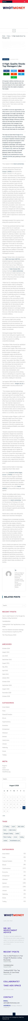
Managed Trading (8, 833)
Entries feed (5, 770)
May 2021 (5, 667)
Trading (4, 755)
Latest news (5, 740)
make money (12, 830)
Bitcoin (4, 718)
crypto (13, 826)
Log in (4, 768)
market (17, 833)
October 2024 (6, 648)
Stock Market (5, 707)
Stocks (4, 751)
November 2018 (6, 692)
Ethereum (5, 733)
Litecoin (4, 744)
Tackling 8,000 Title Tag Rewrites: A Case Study (12, 971)
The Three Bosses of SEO (9, 635)
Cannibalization (6, 621)
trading (22, 837)
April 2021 (5, 670)
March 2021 (5, 674)
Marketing (5, 747)
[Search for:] (7, 2)
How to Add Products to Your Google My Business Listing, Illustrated (13, 958)
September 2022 (7, 659)
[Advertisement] (14, 20)
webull (5, 840)
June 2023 (5, 656)
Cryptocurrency (6, 722)
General (4, 736)
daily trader (21, 826)
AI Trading (6, 826)
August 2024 (5, 652)
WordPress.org (6, 772)
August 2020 (5, 689)
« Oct (3, 815)
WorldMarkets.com (15, 840)
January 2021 (5, 678)
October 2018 (6, 696)
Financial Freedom (7, 714)
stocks (15, 837)
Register (4, 765)
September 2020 (7, 685)
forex (5, 830)
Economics (5, 725)
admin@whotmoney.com (12, 1003)
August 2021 (5, 663)
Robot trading (7, 837)
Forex (3, 711)
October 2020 (6, 681)
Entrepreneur (5, 729)
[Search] (24, 2)
